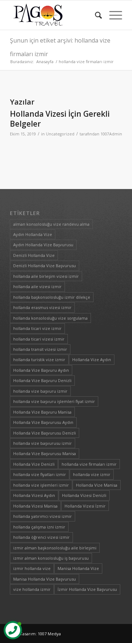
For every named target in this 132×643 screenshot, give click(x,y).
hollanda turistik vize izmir (39, 359)
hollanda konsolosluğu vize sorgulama (50, 318)
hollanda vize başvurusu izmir (42, 443)
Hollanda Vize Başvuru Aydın (41, 370)
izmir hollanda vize (32, 568)
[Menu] (112, 15)
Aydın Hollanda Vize (32, 234)
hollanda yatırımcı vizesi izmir (42, 516)
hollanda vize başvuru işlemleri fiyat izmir (54, 401)
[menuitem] (95, 15)
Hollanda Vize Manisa (96, 485)
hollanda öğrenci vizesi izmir (41, 537)
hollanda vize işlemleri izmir (41, 485)
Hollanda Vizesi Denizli (84, 495)
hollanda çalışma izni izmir (39, 527)
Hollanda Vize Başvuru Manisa (42, 412)
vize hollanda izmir (32, 589)
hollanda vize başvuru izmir (40, 391)
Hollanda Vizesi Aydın (34, 495)
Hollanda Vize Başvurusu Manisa (44, 453)
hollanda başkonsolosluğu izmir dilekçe (51, 297)
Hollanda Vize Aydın (91, 359)
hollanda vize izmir (91, 474)
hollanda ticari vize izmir (37, 328)
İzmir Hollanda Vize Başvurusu (87, 589)
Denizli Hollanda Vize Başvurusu (44, 265)
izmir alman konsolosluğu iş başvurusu (51, 558)
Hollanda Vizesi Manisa (35, 506)
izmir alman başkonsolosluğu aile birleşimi (54, 548)
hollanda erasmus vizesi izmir (42, 307)
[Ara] (95, 15)
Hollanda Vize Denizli (34, 464)
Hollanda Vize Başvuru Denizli (42, 380)
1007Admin (111, 134)
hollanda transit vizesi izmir (40, 349)
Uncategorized (60, 134)
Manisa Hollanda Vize (78, 568)
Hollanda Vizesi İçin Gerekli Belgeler (60, 119)
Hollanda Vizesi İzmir (85, 506)
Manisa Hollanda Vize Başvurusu (44, 579)
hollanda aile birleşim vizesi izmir (46, 276)
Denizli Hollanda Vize (34, 255)
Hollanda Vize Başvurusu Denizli (44, 433)
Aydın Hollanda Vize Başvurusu (43, 244)
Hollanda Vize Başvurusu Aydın (43, 422)
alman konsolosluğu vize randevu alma (51, 224)
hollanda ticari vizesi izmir (39, 339)
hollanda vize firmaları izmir (89, 464)
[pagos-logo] (55, 15)
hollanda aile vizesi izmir (37, 286)
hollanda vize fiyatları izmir (39, 474)
